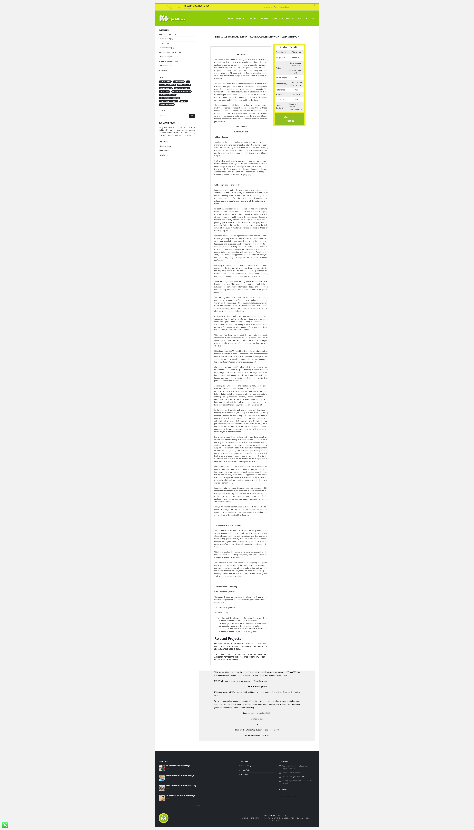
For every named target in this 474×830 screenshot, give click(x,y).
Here (165, 135)
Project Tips (164, 57)
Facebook (281, 794)
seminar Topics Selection (169, 98)
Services (289, 19)
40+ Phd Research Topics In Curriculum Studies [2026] (176, 786)
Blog (298, 19)
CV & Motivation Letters (169, 52)
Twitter (285, 794)
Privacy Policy (165, 150)
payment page (281, 675)
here (215, 695)
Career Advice (165, 48)
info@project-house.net (295, 777)
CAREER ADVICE (277, 19)
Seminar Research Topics (169, 61)
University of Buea (167, 104)
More (189, 135)
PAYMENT (264, 19)
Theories (183, 101)
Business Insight (166, 34)
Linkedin (295, 794)
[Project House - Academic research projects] (173, 18)
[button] (194, 803)
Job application (166, 88)
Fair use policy (165, 146)
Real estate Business (168, 95)
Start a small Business (168, 101)
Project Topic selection (181, 91)
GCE (165, 43)
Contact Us (309, 19)
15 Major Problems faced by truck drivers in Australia (183, 794)
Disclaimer (164, 155)
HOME (230, 19)
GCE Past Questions (167, 85)
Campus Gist (165, 39)
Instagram (290, 794)
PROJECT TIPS (241, 19)
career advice (179, 81)
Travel (162, 70)
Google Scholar (184, 85)
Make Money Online (182, 88)
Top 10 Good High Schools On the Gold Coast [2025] (183, 766)
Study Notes (164, 66)
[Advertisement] (177, 198)
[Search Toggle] (314, 5)
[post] (162, 768)
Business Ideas (165, 81)
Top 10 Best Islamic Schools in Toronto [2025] (181, 776)
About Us (253, 19)
